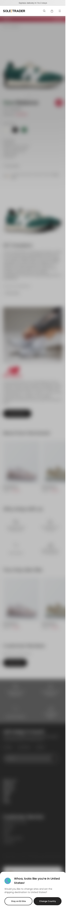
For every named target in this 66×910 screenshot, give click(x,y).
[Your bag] (52, 11)
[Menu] (60, 11)
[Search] (44, 11)
